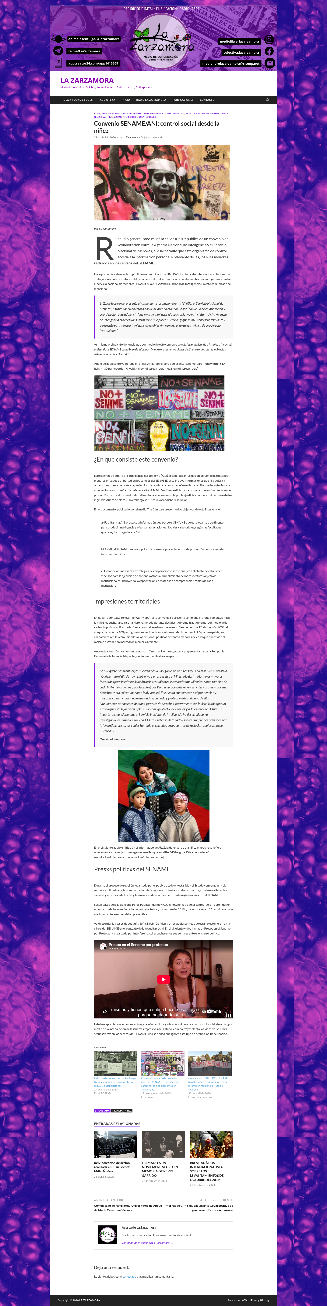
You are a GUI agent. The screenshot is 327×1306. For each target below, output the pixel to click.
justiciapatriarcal (154, 113)
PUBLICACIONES (183, 99)
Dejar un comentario (152, 137)
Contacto (207, 99)
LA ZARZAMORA (87, 80)
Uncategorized (147, 117)
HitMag (264, 1300)
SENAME (118, 117)
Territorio (130, 117)
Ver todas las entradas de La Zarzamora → (147, 1242)
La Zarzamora (130, 137)
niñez (128, 1110)
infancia (117, 1110)
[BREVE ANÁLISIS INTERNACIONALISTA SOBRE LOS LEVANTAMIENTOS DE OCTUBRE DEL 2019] (211, 1145)
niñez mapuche (175, 113)
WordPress (251, 1300)
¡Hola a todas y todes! (77, 99)
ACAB (97, 113)
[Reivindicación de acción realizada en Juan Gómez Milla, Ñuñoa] (115, 1145)
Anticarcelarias (111, 113)
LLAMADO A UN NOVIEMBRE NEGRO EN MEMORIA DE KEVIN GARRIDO (160, 1169)
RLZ (110, 117)
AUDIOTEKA (107, 99)
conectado (129, 1276)
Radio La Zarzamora (197, 113)
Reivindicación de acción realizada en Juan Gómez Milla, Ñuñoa (112, 1167)
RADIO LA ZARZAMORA (151, 99)
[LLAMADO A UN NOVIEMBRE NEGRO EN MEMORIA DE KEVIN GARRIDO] (163, 1145)
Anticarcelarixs (131, 113)
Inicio (126, 99)
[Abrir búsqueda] (267, 100)
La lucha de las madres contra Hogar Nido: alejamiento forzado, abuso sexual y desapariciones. (115, 1081)
